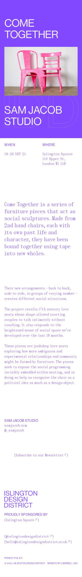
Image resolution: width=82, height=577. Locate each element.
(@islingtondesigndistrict (26, 536)
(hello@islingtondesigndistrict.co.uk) (38, 542)
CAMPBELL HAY (69, 563)
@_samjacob (14, 430)
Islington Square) (21, 520)
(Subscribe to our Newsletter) (41, 455)
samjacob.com (15, 425)
